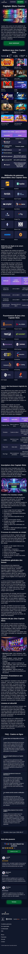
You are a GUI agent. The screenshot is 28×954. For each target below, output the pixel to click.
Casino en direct (10, 56)
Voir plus (14, 901)
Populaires (3, 56)
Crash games (16, 56)
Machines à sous (23, 56)
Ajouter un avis (14, 851)
